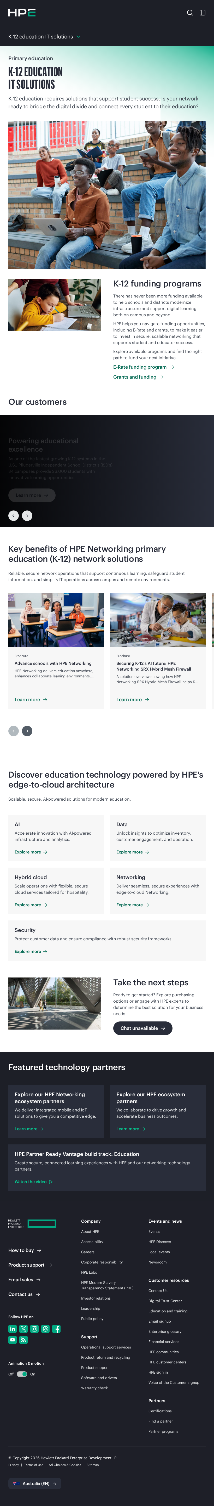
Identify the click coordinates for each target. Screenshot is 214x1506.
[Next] (27, 515)
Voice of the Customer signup (173, 1382)
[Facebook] (56, 1329)
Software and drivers (99, 1377)
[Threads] (45, 1329)
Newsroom (157, 1262)
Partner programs (163, 1431)
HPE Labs (89, 1272)
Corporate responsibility (102, 1262)
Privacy (13, 1465)
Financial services (163, 1341)
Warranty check (94, 1388)
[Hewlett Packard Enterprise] (21, 12)
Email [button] (20, 1280)
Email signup (159, 1321)
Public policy (92, 1318)
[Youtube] (12, 1340)
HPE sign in (158, 1372)
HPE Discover (159, 1241)
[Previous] (13, 515)
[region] (107, 471)
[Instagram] (34, 1329)
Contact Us (158, 1290)
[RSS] (23, 1340)
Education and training (168, 1311)
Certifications (160, 1411)
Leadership (90, 1308)
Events (154, 1231)
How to (21, 1250)
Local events (159, 1252)
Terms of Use (33, 1465)
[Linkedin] (12, 1329)
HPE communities (163, 1352)
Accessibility (92, 1241)
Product (26, 1265)
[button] (190, 12)
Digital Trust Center (165, 1301)
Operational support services (106, 1347)
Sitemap (93, 1465)
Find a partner (160, 1421)
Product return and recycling (105, 1357)
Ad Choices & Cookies (65, 1465)
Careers (87, 1252)
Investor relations (96, 1298)
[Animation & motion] (22, 1374)
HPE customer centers (167, 1362)
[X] (23, 1329)
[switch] (19, 1374)
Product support (95, 1367)
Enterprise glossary (164, 1331)
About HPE (90, 1231)
